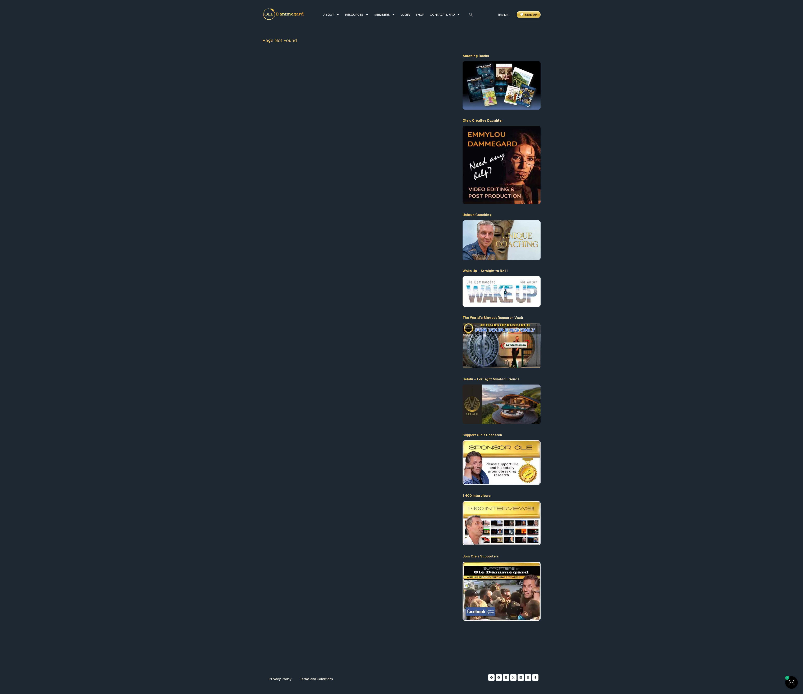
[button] (471, 14)
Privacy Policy (280, 679)
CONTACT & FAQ (442, 15)
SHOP (420, 15)
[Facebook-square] (506, 677)
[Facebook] (499, 677)
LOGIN (405, 15)
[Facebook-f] (535, 677)
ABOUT (328, 15)
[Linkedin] (521, 677)
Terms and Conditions (316, 679)
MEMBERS (382, 15)
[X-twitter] (513, 677)
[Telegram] (491, 677)
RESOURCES (354, 15)
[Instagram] (528, 677)
